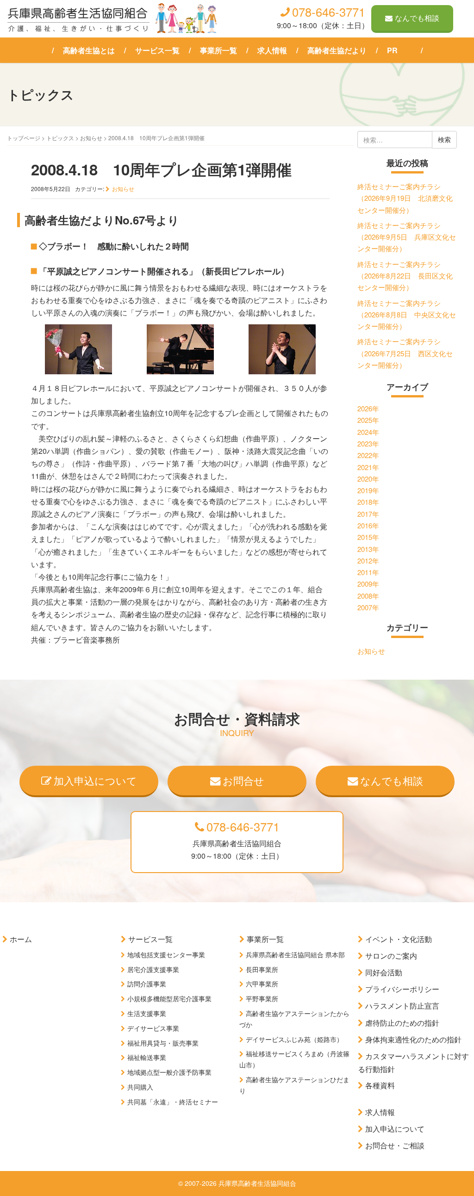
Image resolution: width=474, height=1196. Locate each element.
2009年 (368, 584)
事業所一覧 (218, 50)
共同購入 (140, 1086)
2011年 (368, 572)
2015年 (368, 537)
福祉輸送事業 (146, 1057)
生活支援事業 (146, 1013)
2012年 (368, 560)
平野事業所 (262, 998)
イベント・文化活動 (398, 939)
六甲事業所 (262, 983)
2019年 (368, 490)
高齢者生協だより (337, 50)
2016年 (368, 525)
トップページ (23, 138)
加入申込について (95, 780)
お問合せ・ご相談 (394, 1145)
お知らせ (91, 138)
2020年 (368, 478)
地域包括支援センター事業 (166, 954)
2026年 (368, 408)
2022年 (368, 455)
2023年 (368, 443)
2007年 (368, 607)
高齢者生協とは (89, 50)
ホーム (21, 939)
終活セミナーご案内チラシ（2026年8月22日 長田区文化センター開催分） (405, 275)
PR (392, 50)
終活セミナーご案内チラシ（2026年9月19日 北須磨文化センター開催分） (405, 198)
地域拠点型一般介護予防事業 (169, 1072)
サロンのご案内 (391, 955)
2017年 (368, 514)
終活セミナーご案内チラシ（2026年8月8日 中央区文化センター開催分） (406, 314)
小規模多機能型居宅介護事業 (169, 998)
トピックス (60, 138)
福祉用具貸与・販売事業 (163, 1042)
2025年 (368, 420)
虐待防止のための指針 (402, 1022)
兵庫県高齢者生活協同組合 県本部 (295, 954)
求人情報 (272, 50)
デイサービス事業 (153, 1028)
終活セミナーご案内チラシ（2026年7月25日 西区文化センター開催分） (405, 353)
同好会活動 (383, 972)
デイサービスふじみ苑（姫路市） (294, 1039)
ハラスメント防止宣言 (402, 1005)
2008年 (368, 596)
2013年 (368, 549)
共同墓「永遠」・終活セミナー (172, 1101)
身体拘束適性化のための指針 (413, 1039)
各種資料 (380, 1085)
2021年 (368, 467)
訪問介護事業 (146, 983)
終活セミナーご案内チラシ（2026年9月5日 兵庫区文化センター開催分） (406, 237)
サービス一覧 (157, 50)
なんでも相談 (417, 17)
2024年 (368, 432)
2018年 (368, 502)
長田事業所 (262, 969)
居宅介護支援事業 (153, 969)
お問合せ (243, 780)
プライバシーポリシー (402, 989)
